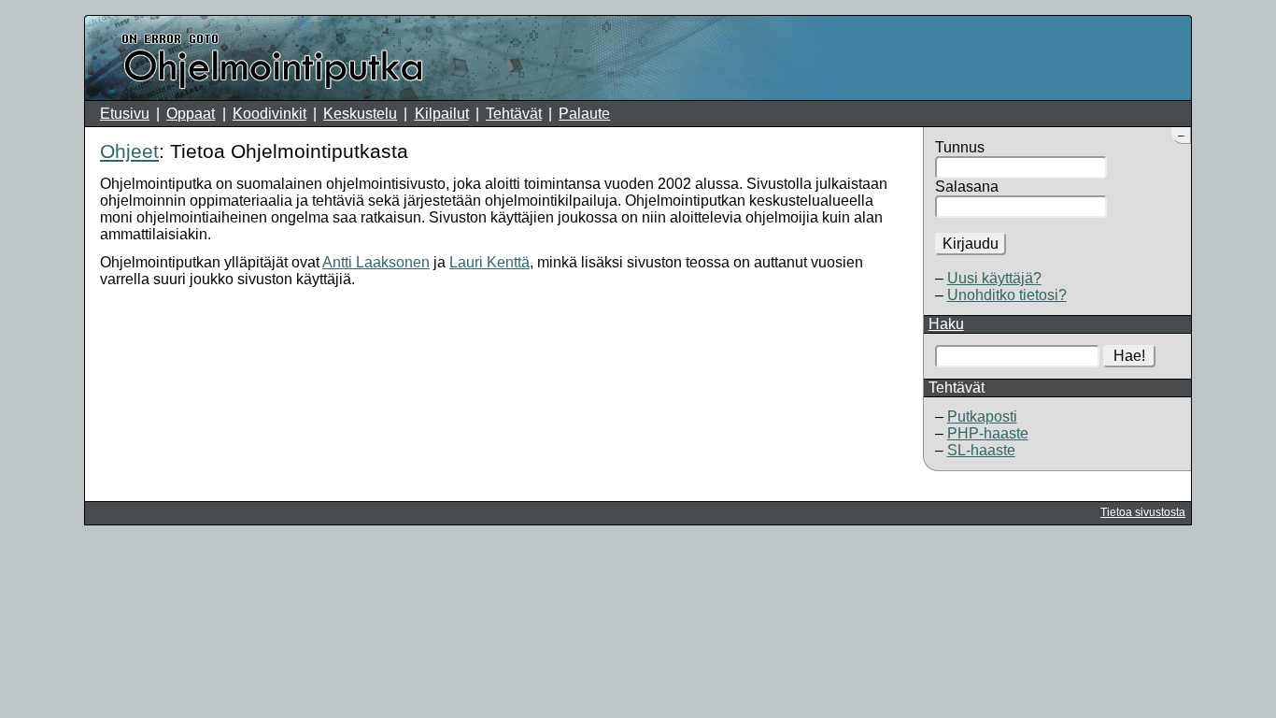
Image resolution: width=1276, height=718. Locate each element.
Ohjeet (129, 151)
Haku (946, 324)
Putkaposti (982, 416)
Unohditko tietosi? (1007, 295)
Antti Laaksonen (376, 262)
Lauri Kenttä (489, 262)
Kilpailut (442, 114)
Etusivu (124, 114)
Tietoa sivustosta (1142, 512)
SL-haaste (981, 450)
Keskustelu (360, 114)
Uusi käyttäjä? (994, 278)
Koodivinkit (269, 114)
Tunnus (960, 147)
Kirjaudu (971, 243)
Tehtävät (514, 114)
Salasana (967, 186)
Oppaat (190, 114)
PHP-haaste (987, 433)
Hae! (1129, 356)
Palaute (584, 114)
